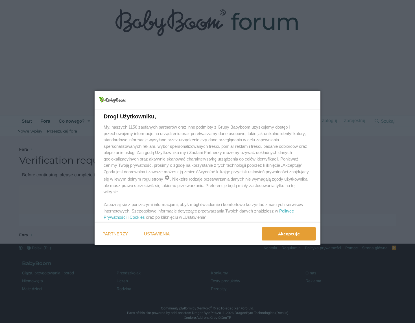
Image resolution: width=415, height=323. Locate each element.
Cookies (137, 217)
